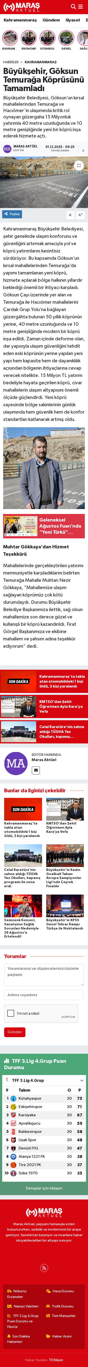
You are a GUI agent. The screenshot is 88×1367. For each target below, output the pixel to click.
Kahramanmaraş (20, 20)
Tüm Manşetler (64, 1316)
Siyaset (73, 20)
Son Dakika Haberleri (18, 1339)
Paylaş (15, 214)
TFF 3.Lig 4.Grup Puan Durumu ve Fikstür (23, 1321)
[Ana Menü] (80, 7)
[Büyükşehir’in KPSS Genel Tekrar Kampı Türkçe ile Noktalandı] (65, 906)
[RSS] (44, 1268)
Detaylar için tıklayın (44, 1188)
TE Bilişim (56, 1360)
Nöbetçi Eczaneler (17, 1293)
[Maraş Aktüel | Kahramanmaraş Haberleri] (21, 7)
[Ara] (73, 7)
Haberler (11, 62)
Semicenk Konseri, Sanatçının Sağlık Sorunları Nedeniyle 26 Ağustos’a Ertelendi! (21, 928)
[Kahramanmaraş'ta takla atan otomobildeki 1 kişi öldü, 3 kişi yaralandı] (23, 809)
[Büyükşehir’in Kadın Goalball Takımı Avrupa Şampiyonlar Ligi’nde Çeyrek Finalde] (65, 855)
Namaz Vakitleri (26, 1306)
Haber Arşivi (62, 1336)
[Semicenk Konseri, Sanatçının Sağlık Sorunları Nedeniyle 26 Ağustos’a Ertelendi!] (23, 906)
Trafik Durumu (63, 1306)
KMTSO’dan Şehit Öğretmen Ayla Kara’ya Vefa (61, 828)
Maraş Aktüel (44, 760)
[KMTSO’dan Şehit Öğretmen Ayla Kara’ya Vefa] (65, 809)
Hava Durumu (63, 1291)
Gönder (15, 1032)
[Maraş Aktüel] (16, 763)
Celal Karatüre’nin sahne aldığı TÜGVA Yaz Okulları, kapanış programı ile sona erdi (22, 878)
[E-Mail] (36, 770)
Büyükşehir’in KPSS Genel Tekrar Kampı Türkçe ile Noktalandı (64, 924)
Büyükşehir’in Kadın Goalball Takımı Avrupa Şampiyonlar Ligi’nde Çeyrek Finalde (63, 878)
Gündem (51, 20)
